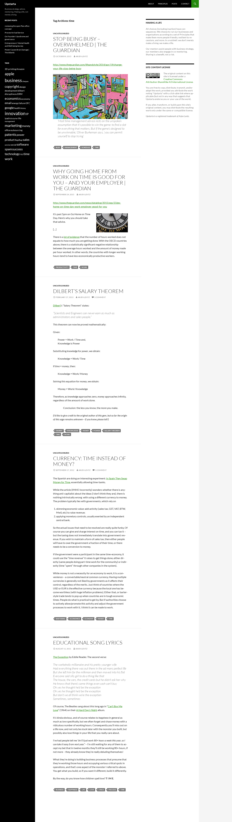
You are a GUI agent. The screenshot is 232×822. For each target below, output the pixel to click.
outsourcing (16, 130)
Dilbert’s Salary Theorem (88, 291)
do (16, 94)
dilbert (59, 431)
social (13, 144)
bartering (60, 619)
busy (58, 147)
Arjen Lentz (82, 56)
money (86, 431)
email (8, 103)
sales (26, 139)
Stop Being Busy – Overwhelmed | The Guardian (80, 44)
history (23, 108)
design (22, 87)
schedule (85, 147)
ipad (7, 118)
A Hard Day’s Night (86, 710)
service (7, 145)
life (83, 790)
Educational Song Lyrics (87, 642)
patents (10, 134)
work (84, 267)
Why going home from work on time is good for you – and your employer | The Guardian (89, 180)
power (96, 431)
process (112, 790)
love (91, 790)
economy (88, 619)
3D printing (10, 69)
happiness (72, 790)
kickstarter (13, 118)
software (23, 144)
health (17, 108)
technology (12, 154)
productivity (62, 267)
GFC (28, 103)
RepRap (18, 140)
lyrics (101, 790)
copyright (12, 86)
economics (75, 619)
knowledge (72, 431)
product (10, 139)
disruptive (10, 94)
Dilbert (57, 305)
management (71, 147)
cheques (25, 81)
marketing (13, 125)
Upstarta (10, 4)
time (97, 147)
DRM (19, 94)
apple (9, 73)
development (11, 90)
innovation (15, 113)
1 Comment (100, 297)
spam (8, 149)
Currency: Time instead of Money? (89, 461)
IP (27, 114)
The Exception (60, 656)
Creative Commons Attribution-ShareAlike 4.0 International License (169, 80)
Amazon (20, 69)
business (60, 790)
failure (22, 103)
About (151, 4)
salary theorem (112, 431)
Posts (174, 4)
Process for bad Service (14, 32)
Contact (185, 4)
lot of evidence (72, 236)
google (9, 108)
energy (15, 103)
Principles (163, 4)
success (17, 149)
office (7, 130)
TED (21, 154)
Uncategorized (61, 33)
